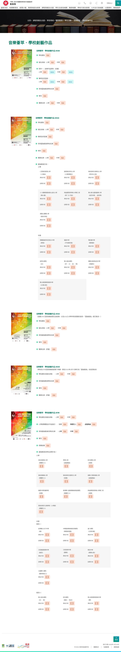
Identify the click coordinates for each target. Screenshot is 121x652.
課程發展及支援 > (39, 20)
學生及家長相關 (61, 8)
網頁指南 (116, 647)
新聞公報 (23, 8)
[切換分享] (96, 3)
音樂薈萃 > (77, 20)
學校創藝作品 (87, 20)
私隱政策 (106, 647)
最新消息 (4, 8)
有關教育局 (13, 8)
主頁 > (29, 20)
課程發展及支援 (48, 8)
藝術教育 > (60, 20)
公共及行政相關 (97, 8)
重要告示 (96, 647)
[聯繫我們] (85, 3)
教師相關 (72, 8)
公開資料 (108, 8)
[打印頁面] (90, 3)
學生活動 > (69, 20)
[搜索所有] (118, 3)
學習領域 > (51, 20)
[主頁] (79, 3)
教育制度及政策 (34, 8)
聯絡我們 (116, 8)
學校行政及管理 (83, 8)
